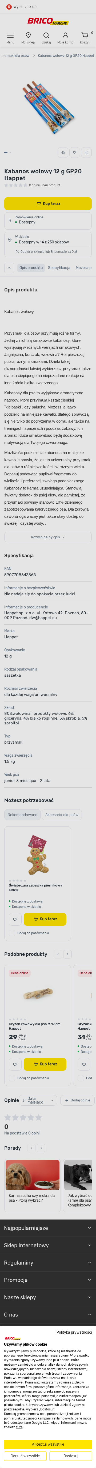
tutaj (19, 1427)
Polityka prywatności (74, 1332)
